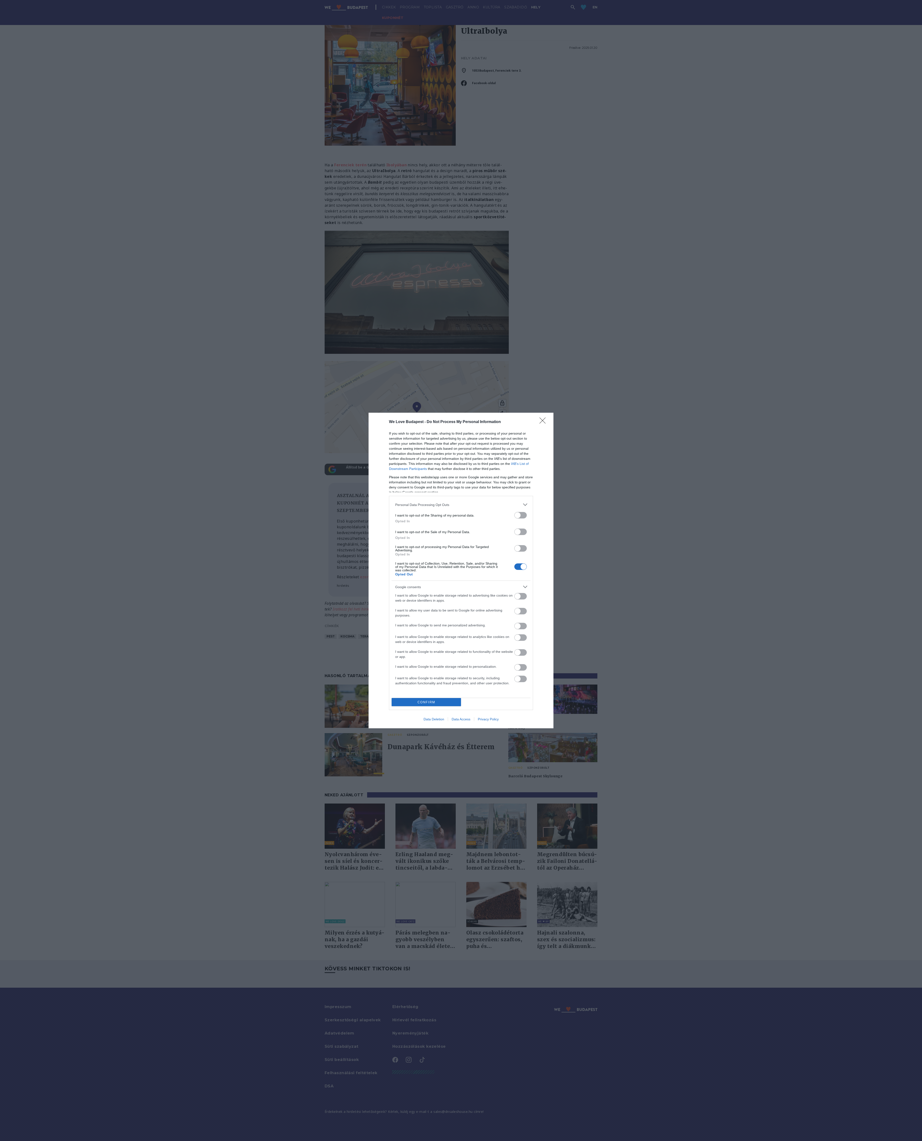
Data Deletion (434, 719)
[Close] (544, 422)
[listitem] (461, 504)
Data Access (461, 719)
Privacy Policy (488, 719)
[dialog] (461, 570)
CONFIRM (426, 702)
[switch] (520, 515)
